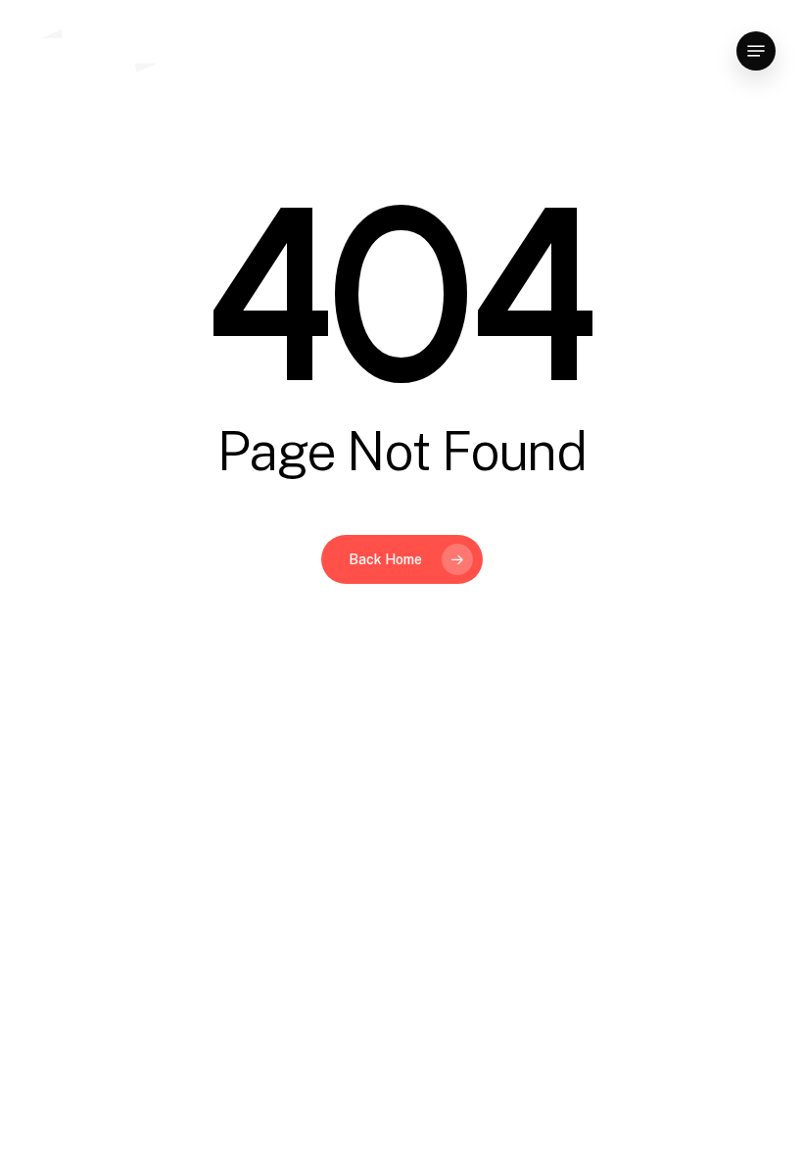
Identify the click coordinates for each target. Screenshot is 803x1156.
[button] (756, 51)
